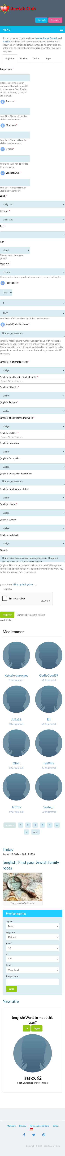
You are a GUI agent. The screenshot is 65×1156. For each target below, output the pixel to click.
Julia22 (16, 719)
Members (11, 1126)
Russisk (6, 41)
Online (36, 58)
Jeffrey (16, 807)
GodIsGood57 (48, 675)
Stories (23, 58)
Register (55, 20)
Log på (41, 20)
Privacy (22, 1126)
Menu (6, 29)
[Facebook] (24, 1135)
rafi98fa (49, 763)
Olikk (16, 763)
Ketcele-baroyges (16, 675)
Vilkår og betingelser (23, 584)
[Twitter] (33, 1135)
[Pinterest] (44, 1135)
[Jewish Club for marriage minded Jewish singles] (32, 8)
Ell (48, 719)
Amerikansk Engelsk (47, 38)
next (35, 832)
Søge (48, 58)
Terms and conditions (39, 1126)
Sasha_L (48, 807)
